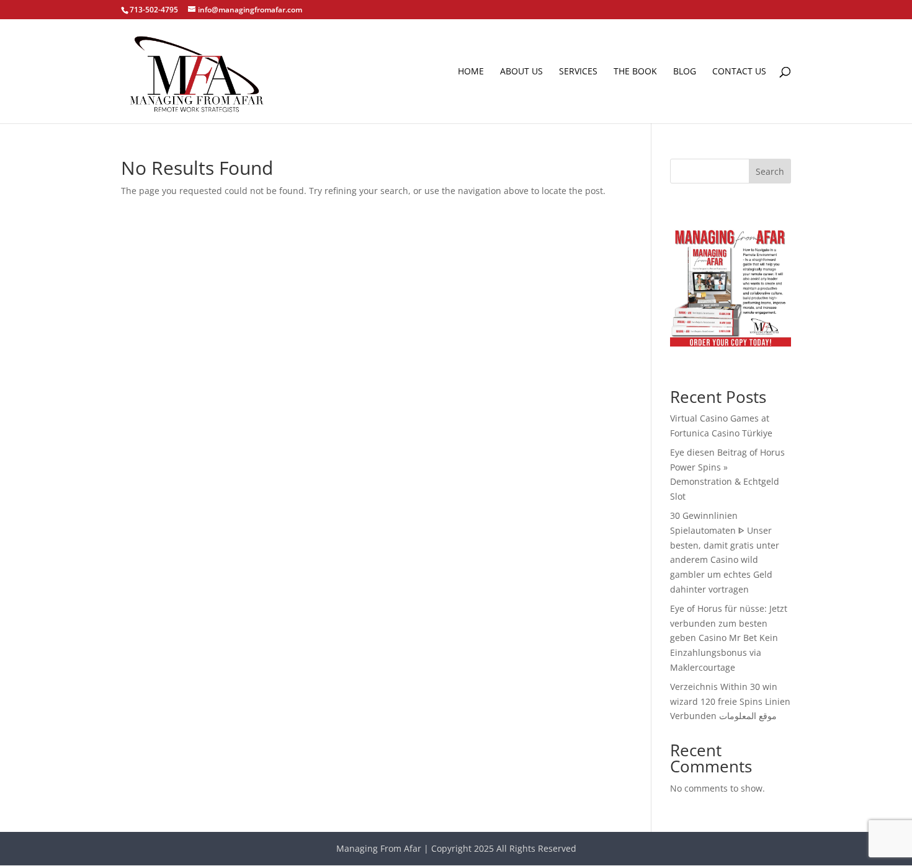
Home (471, 72)
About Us (521, 72)
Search (770, 171)
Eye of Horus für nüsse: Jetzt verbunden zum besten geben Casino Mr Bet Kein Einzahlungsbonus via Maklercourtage (728, 638)
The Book (635, 72)
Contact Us (739, 72)
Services (578, 72)
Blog (684, 72)
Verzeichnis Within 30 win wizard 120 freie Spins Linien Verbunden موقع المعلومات (730, 701)
